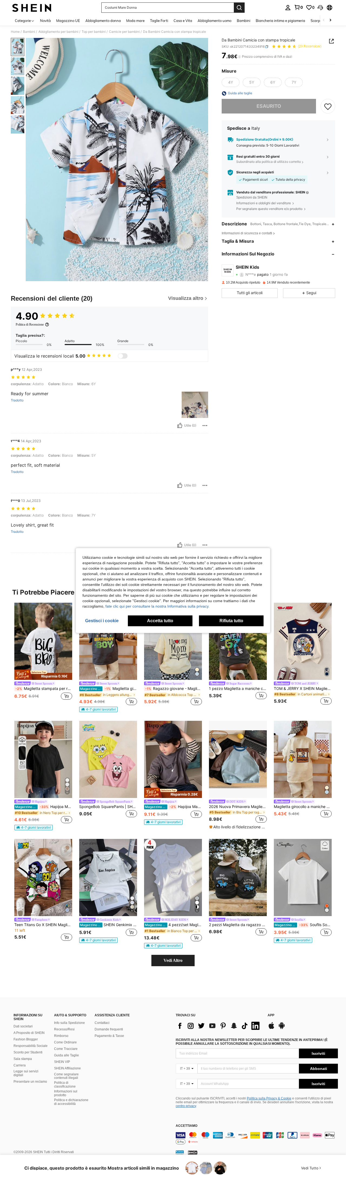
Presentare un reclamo (30, 1081)
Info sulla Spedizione (69, 1023)
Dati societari (23, 1026)
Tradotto (17, 400)
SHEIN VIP (62, 1062)
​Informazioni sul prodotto (65, 1093)
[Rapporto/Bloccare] (205, 425)
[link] (298, 7)
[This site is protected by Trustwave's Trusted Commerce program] (180, 1152)
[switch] (123, 356)
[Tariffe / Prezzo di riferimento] (239, 57)
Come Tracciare (66, 1049)
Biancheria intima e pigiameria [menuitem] (280, 20)
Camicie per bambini (124, 32)
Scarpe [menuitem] (316, 20)
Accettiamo (186, 1126)
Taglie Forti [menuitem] (159, 20)
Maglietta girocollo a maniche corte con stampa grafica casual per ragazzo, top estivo (108, 688)
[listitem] (43, 655)
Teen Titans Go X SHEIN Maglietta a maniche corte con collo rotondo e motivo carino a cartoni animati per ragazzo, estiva (43, 925)
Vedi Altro (173, 960)
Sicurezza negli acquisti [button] (255, 172)
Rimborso (61, 1036)
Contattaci (102, 1023)
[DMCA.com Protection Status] (192, 1152)
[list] (219, 1026)
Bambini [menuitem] (243, 20)
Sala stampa (23, 1059)
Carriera (20, 1065)
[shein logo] (31, 7)
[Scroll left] (324, 20)
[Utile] (180, 425)
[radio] (230, 82)
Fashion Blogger (26, 1039)
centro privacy (186, 1106)
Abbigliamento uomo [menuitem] (214, 20)
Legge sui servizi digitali (26, 1073)
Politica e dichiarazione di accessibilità (71, 1102)
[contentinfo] (257, 1138)
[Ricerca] (239, 7)
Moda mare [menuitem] (135, 20)
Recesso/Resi (64, 1029)
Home (15, 32)
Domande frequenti (109, 1029)
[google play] (281, 1028)
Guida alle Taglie (66, 1055)
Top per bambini (94, 32)
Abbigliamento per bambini (58, 32)
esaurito (269, 106)
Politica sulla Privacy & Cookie (269, 1098)
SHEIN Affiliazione (67, 1068)
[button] (320, 7)
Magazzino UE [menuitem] (68, 20)
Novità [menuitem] (45, 20)
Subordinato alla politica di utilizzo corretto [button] (268, 162)
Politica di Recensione (30, 324)
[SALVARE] (328, 106)
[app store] (271, 1028)
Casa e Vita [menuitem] (183, 20)
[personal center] (288, 7)
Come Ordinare (65, 1042)
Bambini (29, 32)
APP (271, 1015)
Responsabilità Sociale (31, 1046)
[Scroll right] (330, 20)
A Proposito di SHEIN (29, 1033)
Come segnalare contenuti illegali (66, 1076)
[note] (43, 675)
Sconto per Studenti (28, 1052)
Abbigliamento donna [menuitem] (103, 20)
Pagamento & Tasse (109, 1036)
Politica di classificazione (65, 1084)
